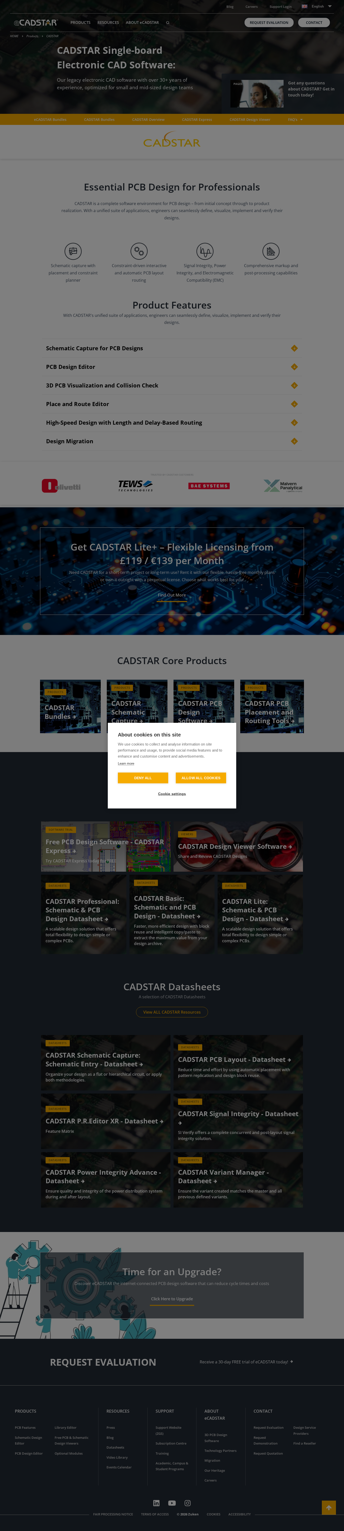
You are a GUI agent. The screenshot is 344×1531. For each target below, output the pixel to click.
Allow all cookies (201, 778)
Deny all (143, 778)
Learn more (126, 763)
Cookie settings (172, 794)
